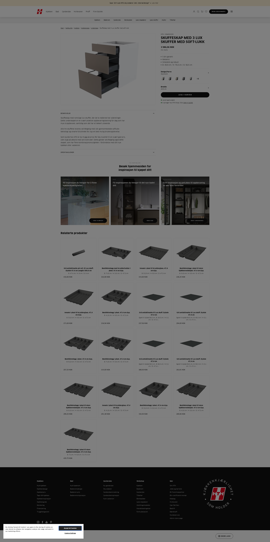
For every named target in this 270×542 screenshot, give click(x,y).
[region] (43, 531)
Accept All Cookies (70, 528)
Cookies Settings (70, 533)
